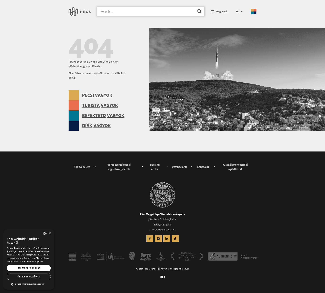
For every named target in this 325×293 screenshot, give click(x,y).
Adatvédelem (82, 167)
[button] (29, 284)
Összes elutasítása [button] (28, 276)
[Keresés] (199, 11)
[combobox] (45, 233)
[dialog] (28, 259)
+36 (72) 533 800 (162, 224)
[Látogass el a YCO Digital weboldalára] (162, 277)
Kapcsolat (203, 167)
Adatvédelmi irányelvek (32, 261)
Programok (222, 11)
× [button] (49, 233)
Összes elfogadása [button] (28, 268)
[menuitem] (239, 11)
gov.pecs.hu (179, 167)
